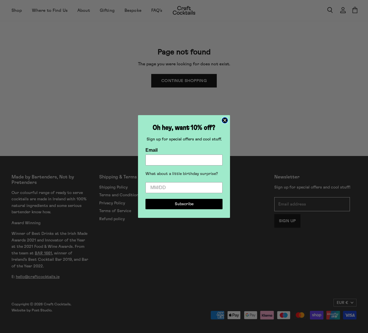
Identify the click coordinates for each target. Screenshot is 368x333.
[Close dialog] (225, 120)
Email (151, 150)
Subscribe (184, 204)
